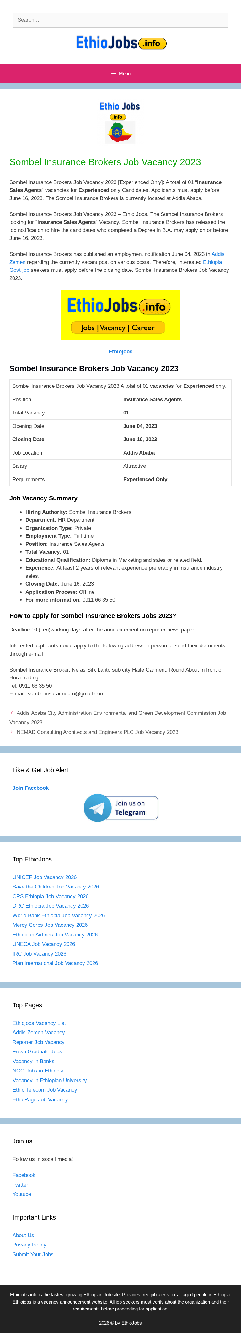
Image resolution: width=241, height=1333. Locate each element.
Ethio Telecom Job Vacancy (46, 1090)
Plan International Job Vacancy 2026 (55, 963)
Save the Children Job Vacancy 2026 (56, 887)
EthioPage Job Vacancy (40, 1100)
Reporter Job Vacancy (39, 1042)
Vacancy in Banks (34, 1061)
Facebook (24, 1175)
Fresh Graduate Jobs (37, 1052)
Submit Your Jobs (33, 1254)
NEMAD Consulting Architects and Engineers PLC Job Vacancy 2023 (97, 732)
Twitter (20, 1185)
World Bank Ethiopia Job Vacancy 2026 (59, 916)
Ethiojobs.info (23, 1294)
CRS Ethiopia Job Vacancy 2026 (50, 896)
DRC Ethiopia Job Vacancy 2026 (51, 906)
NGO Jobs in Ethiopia (39, 1071)
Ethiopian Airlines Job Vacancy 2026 (55, 935)
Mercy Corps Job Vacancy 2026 (50, 925)
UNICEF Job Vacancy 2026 (45, 877)
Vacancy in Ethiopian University (50, 1080)
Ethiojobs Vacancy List (39, 1023)
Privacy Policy (29, 1245)
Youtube (22, 1194)
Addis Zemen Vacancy (39, 1032)
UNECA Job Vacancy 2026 (44, 944)
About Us (23, 1235)
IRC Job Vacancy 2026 (39, 954)
